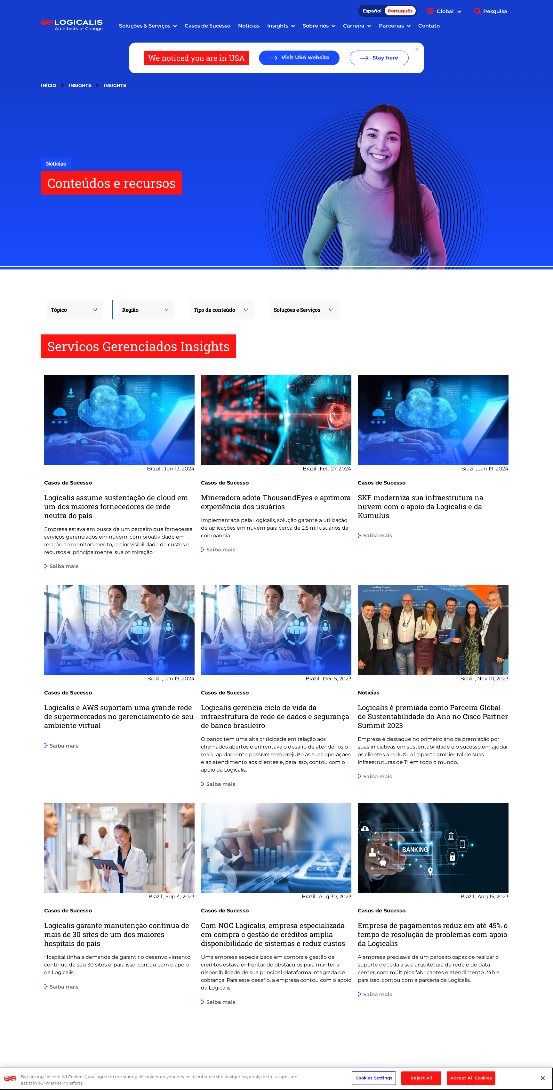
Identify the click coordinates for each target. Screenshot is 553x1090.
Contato (429, 26)
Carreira (354, 26)
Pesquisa (495, 11)
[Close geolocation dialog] (418, 49)
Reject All (421, 1077)
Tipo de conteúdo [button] (214, 309)
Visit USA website (304, 57)
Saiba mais (64, 566)
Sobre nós (316, 26)
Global (446, 11)
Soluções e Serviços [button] (297, 309)
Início (48, 85)
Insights (277, 26)
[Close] (543, 1078)
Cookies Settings (374, 1077)
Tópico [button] (59, 309)
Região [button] (130, 309)
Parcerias (391, 26)
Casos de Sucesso (207, 26)
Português (400, 11)
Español (372, 11)
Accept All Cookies (471, 1077)
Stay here (384, 58)
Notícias (249, 26)
